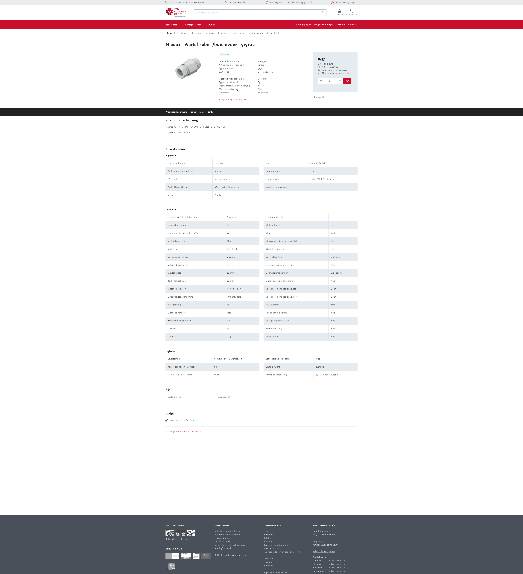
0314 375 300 (319, 541)
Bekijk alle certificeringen (178, 539)
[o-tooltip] (330, 81)
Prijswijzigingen (303, 25)
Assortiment (171, 25)
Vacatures (268, 566)
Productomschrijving (176, 112)
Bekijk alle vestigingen (324, 551)
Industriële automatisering (228, 531)
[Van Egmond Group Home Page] (175, 12)
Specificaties (198, 112)
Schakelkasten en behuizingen (230, 545)
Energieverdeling (223, 538)
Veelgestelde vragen (323, 25)
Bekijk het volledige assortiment (231, 555)
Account (268, 541)
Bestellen (268, 535)
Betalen (267, 538)
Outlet (211, 25)
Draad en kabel (222, 541)
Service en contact (273, 548)
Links (211, 112)
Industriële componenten (228, 535)
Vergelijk (320, 97)
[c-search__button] (323, 12)
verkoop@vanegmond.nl (325, 545)
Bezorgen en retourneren (276, 545)
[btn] (347, 81)
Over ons (341, 25)
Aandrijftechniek (223, 548)
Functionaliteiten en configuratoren (282, 552)
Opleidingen (270, 562)
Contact (352, 25)
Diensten (268, 559)
